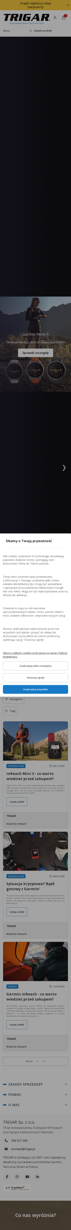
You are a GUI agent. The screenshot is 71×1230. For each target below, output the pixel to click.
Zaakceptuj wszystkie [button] (35, 689)
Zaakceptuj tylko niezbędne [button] (35, 666)
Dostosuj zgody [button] (35, 677)
